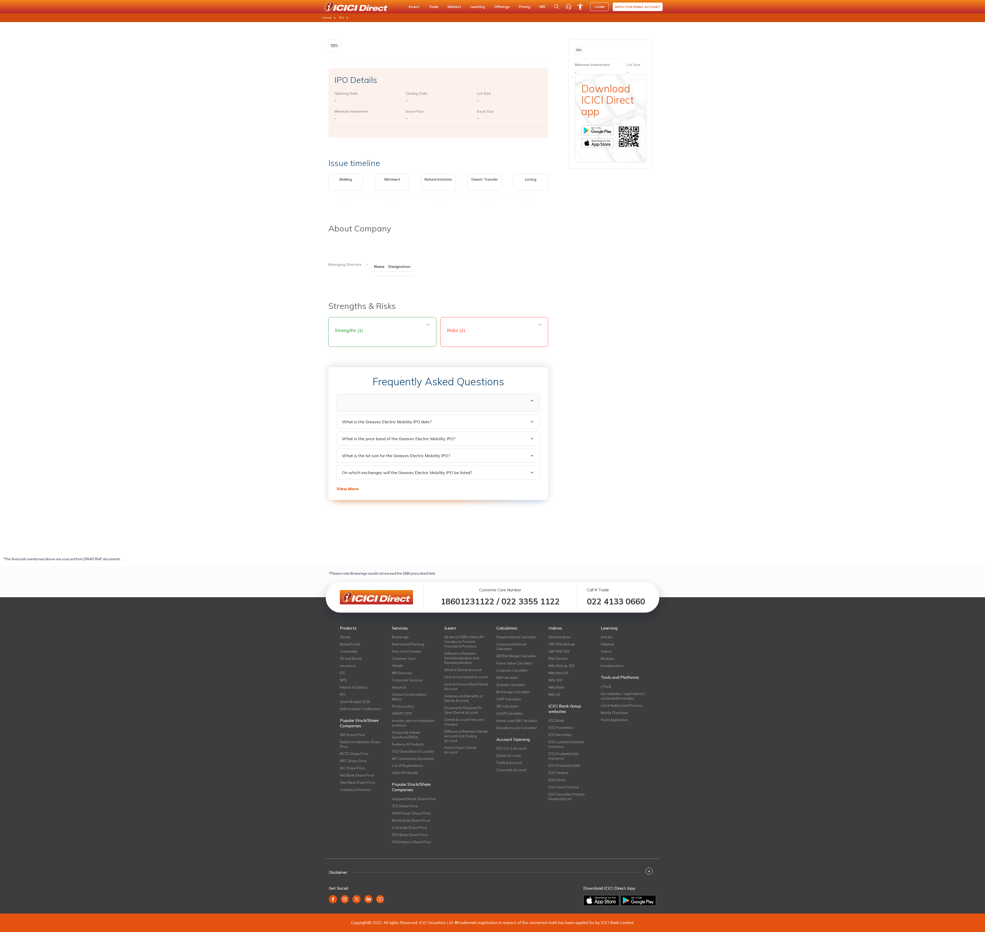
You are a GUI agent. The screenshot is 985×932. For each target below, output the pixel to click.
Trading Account (509, 763)
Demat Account (508, 755)
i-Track (606, 686)
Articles (607, 637)
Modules (607, 658)
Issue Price (414, 111)
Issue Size (485, 111)
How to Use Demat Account (466, 677)
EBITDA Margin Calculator (516, 656)
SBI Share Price (352, 735)
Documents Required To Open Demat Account (463, 710)
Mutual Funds (350, 644)
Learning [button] (477, 6)
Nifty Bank (556, 687)
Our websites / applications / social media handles (623, 696)
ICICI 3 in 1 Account (511, 748)
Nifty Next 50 (558, 673)
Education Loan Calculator (516, 728)
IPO (341, 17)
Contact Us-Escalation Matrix (409, 696)
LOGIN (599, 7)
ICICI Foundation (561, 727)
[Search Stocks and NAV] (556, 7)
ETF (342, 673)
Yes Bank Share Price (357, 775)
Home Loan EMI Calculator (516, 721)
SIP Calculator (507, 706)
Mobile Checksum (614, 713)
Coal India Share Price (409, 828)
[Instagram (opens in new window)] (345, 899)
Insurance (348, 666)
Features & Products (408, 744)
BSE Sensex (558, 658)
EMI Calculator (507, 677)
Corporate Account (511, 770)
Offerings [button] (502, 6)
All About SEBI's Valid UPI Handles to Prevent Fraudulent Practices (464, 641)
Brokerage (400, 637)
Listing (530, 179)
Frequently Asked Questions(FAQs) (406, 734)
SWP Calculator (508, 699)
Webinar (607, 644)
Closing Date (416, 93)
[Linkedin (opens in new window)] (368, 899)
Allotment (392, 179)
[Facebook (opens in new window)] (333, 899)
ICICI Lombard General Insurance (566, 744)
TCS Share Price (405, 806)
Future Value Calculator (514, 663)
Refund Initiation (438, 179)
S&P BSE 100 (558, 651)
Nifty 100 (555, 680)
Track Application (614, 720)
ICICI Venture (558, 773)
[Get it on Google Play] (638, 899)
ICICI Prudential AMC (564, 765)
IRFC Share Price (353, 761)
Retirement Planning (408, 644)
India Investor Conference (360, 709)
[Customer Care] (568, 7)
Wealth (397, 666)
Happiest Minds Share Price (414, 799)
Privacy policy (403, 706)
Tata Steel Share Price (357, 782)
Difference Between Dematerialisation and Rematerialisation (461, 658)
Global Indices (559, 637)
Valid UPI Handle (405, 773)
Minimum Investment (351, 111)
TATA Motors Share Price (411, 842)
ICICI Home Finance (563, 787)
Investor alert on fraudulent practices (413, 723)
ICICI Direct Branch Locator (413, 751)
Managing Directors (344, 264)
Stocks (345, 637)
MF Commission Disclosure (413, 759)
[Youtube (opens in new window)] (380, 899)
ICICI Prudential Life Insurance (563, 756)
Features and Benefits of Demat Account (463, 698)
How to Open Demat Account (460, 749)
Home (327, 17)
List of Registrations (407, 765)
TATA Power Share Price (411, 813)
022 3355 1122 (530, 601)
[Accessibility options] (580, 7)
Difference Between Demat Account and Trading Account (465, 736)
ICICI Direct (557, 780)
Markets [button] (454, 6)
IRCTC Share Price (354, 754)
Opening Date (346, 93)
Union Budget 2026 (355, 702)
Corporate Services (407, 680)
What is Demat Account (462, 670)
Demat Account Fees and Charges (464, 722)
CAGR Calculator (509, 713)
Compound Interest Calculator (511, 646)
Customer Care (404, 658)
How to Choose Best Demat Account (466, 686)
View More (348, 488)
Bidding (346, 179)
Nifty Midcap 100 (561, 666)
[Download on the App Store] (601, 899)
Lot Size (484, 93)
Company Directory (355, 790)
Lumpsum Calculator (512, 670)
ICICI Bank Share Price (409, 835)
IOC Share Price (352, 768)
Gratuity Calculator (510, 685)
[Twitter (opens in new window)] (356, 899)
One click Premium (406, 651)
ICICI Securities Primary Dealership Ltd (566, 796)
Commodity (349, 651)
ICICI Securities (560, 735)
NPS (343, 680)
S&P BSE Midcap (561, 644)
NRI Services (402, 673)
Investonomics (612, 666)
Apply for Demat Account (638, 7)
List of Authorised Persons (621, 705)
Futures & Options (354, 687)
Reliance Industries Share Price (360, 744)
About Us (399, 687)
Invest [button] (414, 6)
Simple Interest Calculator (516, 637)
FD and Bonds (351, 658)
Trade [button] (433, 6)
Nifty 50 (554, 694)
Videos (606, 651)
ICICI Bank (556, 721)
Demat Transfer (484, 179)
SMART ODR (402, 713)
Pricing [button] (524, 6)
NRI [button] (542, 6)
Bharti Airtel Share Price (411, 820)
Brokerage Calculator (513, 692)
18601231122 (467, 601)
